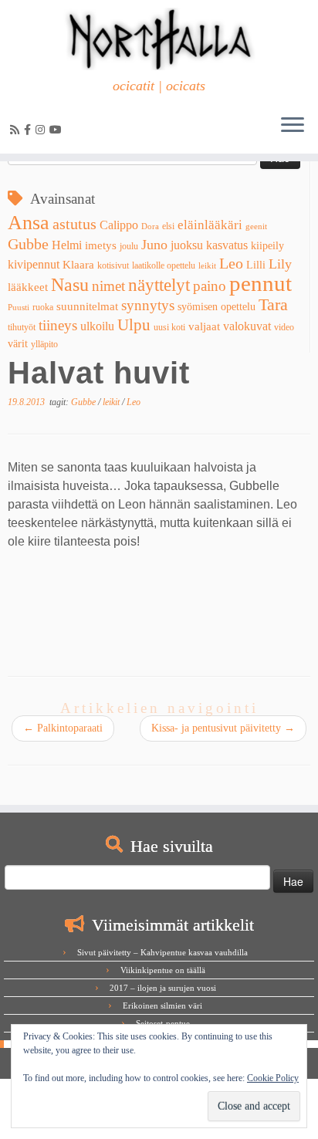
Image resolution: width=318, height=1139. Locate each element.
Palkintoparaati (63, 728)
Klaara (78, 265)
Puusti (18, 307)
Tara (273, 304)
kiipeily (267, 246)
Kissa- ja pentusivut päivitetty (223, 728)
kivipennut (33, 264)
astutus (74, 223)
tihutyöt (22, 327)
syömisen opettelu (216, 307)
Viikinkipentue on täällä (162, 970)
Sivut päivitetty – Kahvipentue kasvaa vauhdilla (162, 952)
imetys (101, 245)
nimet (108, 286)
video (284, 327)
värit (18, 344)
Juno (154, 244)
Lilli (256, 265)
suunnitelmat (87, 306)
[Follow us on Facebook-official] (30, 130)
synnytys (147, 305)
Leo (231, 263)
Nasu (70, 285)
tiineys (58, 325)
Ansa (28, 222)
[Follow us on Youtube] (57, 130)
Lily (280, 264)
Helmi (67, 245)
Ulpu (134, 325)
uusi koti (169, 327)
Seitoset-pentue (163, 1023)
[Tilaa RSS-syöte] (17, 130)
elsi (168, 226)
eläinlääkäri (210, 225)
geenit (256, 226)
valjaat (204, 326)
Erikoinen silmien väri (162, 1005)
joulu (129, 246)
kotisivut (113, 265)
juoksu (187, 245)
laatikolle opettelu (163, 265)
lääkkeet (28, 287)
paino (209, 286)
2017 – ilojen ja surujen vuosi (163, 987)
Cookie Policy (273, 1078)
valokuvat (247, 326)
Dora (150, 226)
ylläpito (44, 344)
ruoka (42, 307)
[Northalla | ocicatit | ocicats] (159, 39)
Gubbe (28, 243)
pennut (260, 283)
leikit (207, 266)
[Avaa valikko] (292, 125)
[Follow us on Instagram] (42, 130)
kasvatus (227, 245)
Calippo (119, 225)
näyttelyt (159, 285)
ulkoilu (97, 326)
